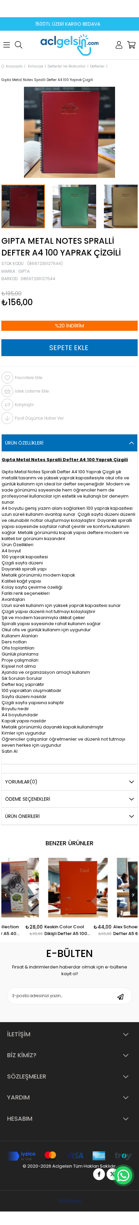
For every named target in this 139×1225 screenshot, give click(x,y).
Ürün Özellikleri (24, 443)
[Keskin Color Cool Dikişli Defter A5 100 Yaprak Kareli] (100, 887)
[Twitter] (112, 1174)
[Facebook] (99, 1174)
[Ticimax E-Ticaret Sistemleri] (70, 1201)
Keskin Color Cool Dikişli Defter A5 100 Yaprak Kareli (87, 930)
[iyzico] (69, 1156)
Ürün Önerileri (22, 816)
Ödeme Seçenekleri (27, 799)
